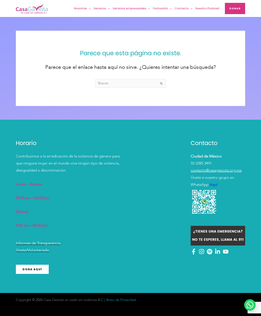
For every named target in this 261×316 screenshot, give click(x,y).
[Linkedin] (217, 251)
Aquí (213, 185)
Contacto (182, 8)
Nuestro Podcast (207, 8)
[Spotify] (209, 251)
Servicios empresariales (129, 8)
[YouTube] (226, 251)
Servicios (100, 8)
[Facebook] (193, 251)
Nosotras (80, 8)
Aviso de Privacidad (121, 300)
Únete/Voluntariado (32, 250)
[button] (89, 8)
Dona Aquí (32, 269)
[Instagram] (201, 251)
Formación (160, 8)
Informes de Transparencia (38, 243)
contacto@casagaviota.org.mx (216, 170)
